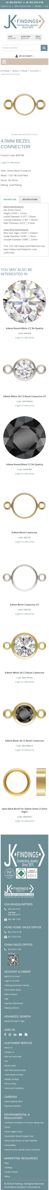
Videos (7, 1176)
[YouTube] (20, 1034)
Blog (6, 1163)
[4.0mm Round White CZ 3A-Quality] (24, 301)
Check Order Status (12, 989)
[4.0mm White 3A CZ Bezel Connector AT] (24, 370)
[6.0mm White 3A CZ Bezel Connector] (24, 646)
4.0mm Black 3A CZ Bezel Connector (24, 740)
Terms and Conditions (14, 1088)
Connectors (34, 71)
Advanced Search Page (14, 1021)
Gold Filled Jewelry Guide (15, 1070)
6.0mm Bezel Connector (24, 532)
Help (6, 998)
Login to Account (11, 980)
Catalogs (8, 1167)
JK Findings (5, 71)
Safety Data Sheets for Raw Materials (20, 1140)
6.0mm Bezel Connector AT (24, 604)
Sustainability (10, 1145)
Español (38, 6)
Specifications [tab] (30, 199)
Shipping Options (11, 1007)
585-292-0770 (14, 909)
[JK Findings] (24, 21)
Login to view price (10, 162)
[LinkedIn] (15, 1034)
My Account (26, 56)
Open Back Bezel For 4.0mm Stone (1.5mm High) (24, 810)
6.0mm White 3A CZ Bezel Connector (24, 672)
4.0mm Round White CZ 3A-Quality (24, 328)
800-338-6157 (14, 914)
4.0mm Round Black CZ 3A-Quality (24, 464)
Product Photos (11, 1172)
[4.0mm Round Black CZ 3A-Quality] (24, 438)
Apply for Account (22, 6)
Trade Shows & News (13, 1074)
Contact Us (6, 6)
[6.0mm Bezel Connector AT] (24, 578)
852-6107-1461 (14, 949)
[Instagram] (10, 1034)
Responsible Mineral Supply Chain (19, 1136)
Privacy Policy (10, 1083)
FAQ (6, 1061)
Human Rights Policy (13, 1131)
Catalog (15, 71)
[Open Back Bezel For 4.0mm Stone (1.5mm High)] (24, 782)
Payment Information (13, 1003)
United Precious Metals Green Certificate (22, 1149)
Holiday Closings (11, 1079)
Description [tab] (10, 199)
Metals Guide (10, 1065)
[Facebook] (5, 1034)
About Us (8, 1047)
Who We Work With (12, 1056)
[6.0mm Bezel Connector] (24, 506)
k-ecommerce (33, 1186)
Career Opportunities (13, 1101)
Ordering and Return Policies (16, 985)
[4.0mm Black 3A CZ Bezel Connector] (24, 714)
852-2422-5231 (14, 936)
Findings (24, 71)
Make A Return (10, 994)
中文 (46, 6)
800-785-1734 (14, 919)
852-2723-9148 (14, 932)
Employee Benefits (12, 1106)
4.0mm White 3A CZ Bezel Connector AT (24, 396)
